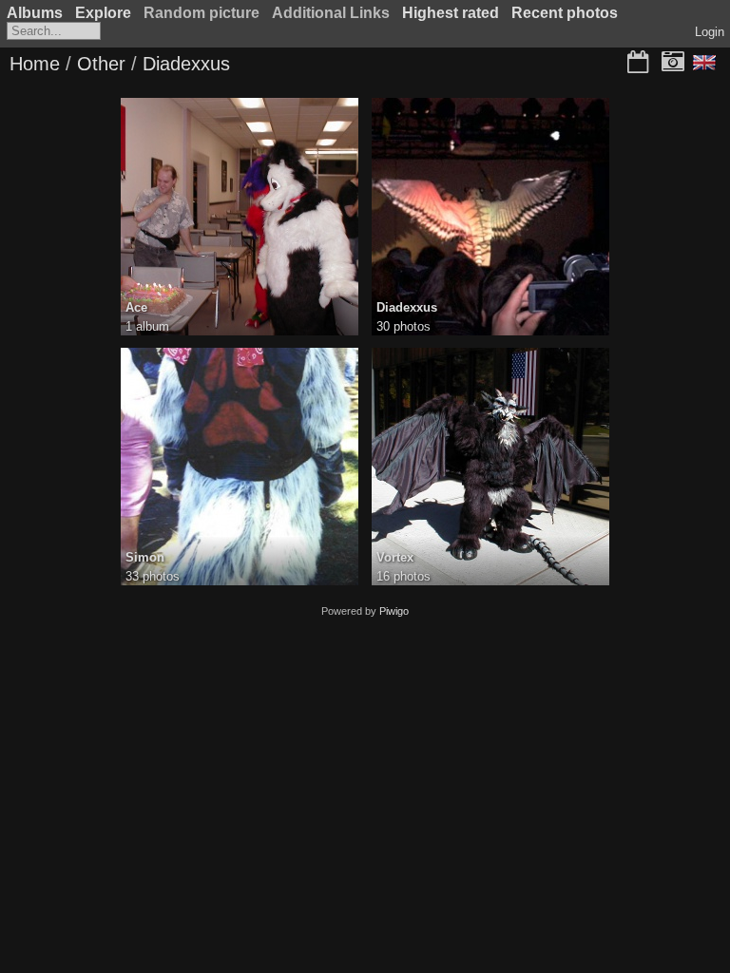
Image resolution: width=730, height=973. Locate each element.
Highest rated (450, 13)
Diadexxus (186, 63)
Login (709, 32)
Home (35, 63)
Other (101, 63)
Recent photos (564, 13)
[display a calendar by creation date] (673, 63)
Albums (35, 13)
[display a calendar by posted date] (638, 63)
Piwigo (394, 611)
